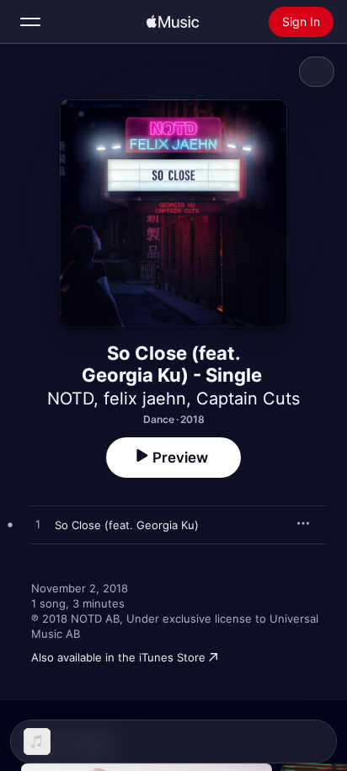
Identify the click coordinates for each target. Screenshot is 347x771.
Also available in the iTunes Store (118, 657)
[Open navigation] (30, 21)
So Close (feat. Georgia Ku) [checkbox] (127, 525)
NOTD (70, 398)
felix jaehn (145, 398)
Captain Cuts (248, 398)
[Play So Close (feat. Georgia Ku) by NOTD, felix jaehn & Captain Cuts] (38, 525)
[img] (173, 21)
